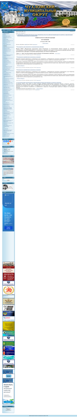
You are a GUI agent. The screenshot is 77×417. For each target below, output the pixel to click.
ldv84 (30, 54)
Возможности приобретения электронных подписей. (29, 56)
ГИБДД (20, 89)
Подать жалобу (8, 228)
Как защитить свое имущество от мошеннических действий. (30, 46)
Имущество (5, 150)
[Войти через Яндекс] (10, 141)
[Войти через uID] (4, 141)
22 (6, 173)
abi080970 (25, 44)
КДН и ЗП (4, 153)
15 (6, 172)
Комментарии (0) (35, 44)
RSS (24, 31)
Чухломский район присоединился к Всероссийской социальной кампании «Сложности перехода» (39, 82)
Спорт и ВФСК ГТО (6, 148)
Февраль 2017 (10, 167)
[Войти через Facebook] (8, 141)
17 (9, 172)
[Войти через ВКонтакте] (6, 141)
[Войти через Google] (12, 141)
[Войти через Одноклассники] (8, 143)
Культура (4, 152)
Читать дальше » (45, 43)
